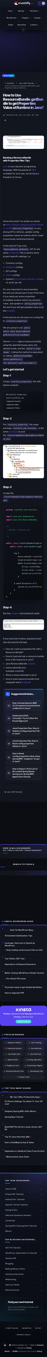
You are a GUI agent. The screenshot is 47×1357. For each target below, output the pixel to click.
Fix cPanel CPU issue (16, 978)
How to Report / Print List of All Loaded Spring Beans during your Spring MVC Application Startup (24, 773)
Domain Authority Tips (15, 1071)
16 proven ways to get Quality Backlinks (23, 987)
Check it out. (27, 1017)
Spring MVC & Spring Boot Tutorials (21, 1226)
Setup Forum (24, 1077)
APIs (33, 170)
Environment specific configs (28, 279)
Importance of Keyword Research (20, 964)
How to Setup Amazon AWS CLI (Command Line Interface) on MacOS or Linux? (26, 705)
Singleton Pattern (14, 1043)
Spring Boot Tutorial (14, 1117)
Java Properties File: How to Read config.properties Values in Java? (25, 743)
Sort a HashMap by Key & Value (19, 1142)
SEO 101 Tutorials (13, 1248)
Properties (14, 252)
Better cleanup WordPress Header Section (24, 973)
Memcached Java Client (17, 1157)
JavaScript (10, 1221)
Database (10, 267)
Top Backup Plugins (34, 1065)
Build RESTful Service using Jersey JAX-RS (23, 1128)
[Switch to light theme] (42, 3)
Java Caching (36, 1043)
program (15, 613)
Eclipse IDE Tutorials (14, 1194)
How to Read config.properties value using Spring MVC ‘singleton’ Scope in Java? (26, 757)
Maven (8, 1231)
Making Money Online (15, 1269)
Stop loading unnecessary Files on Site (24, 950)
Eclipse (25, 682)
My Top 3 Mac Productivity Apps (25, 1097)
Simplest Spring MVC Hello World (20, 1111)
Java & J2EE (10, 1189)
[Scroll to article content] (23, 29)
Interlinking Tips (36, 1071)
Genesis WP (10, 1258)
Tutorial (31, 663)
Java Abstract (36, 1048)
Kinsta (29, 1348)
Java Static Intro (14, 1054)
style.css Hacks (12, 1285)
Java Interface (35, 1054)
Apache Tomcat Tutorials (16, 1205)
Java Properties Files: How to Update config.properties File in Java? (26, 731)
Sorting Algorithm (34, 1060)
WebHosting (10, 1280)
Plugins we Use (13, 1065)
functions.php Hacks (14, 1274)
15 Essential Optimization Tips (18, 936)
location (11, 310)
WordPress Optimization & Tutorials (21, 1253)
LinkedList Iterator (14, 1048)
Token (9, 275)
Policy (39, 1351)
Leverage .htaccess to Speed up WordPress (20, 944)
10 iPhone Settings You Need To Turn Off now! (24, 1102)
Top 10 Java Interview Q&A (17, 1137)
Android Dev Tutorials (15, 1199)
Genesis (40, 1345)
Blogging (9, 1264)
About (7, 1351)
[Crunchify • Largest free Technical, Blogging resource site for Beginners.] (5, 1345)
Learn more (24, 1021)
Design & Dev (11, 1210)
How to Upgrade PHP (14, 993)
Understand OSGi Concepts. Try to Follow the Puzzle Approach (25, 718)
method (14, 341)
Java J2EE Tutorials (14, 792)
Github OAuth (13, 1060)
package (13, 431)
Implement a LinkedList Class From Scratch (25, 1151)
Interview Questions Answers (18, 1215)
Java (5, 166)
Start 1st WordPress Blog (21, 930)
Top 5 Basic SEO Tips (14, 958)
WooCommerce (12, 1290)
